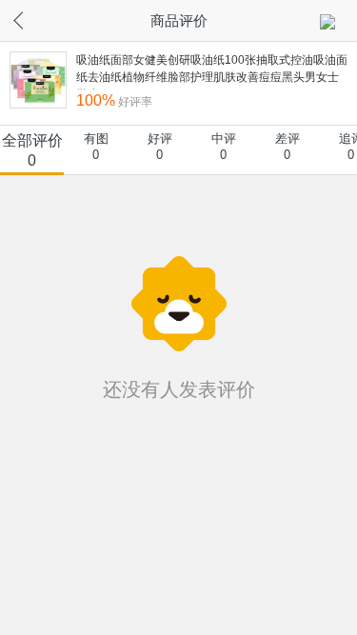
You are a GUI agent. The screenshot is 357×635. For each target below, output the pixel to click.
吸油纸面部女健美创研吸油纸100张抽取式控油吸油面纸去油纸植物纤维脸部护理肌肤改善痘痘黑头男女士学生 (211, 71)
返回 (34, 18)
